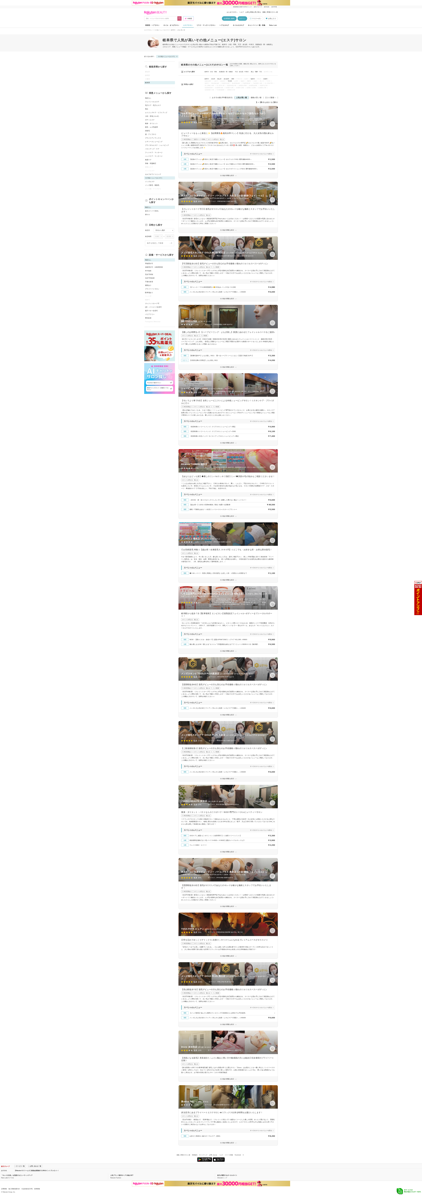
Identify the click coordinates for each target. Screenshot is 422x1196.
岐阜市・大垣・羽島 (211, 72)
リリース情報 (229, 1155)
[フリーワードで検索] (179, 18)
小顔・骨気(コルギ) (152, 116)
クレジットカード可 (152, 303)
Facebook (238, 1155)
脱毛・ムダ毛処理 (151, 127)
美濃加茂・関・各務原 (226, 72)
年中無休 (148, 271)
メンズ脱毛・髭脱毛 (152, 185)
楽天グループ (258, 7)
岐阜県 (173, 30)
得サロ (147, 214)
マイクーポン (256, 18)
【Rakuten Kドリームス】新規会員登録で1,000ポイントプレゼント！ (36, 1170)
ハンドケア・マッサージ (154, 156)
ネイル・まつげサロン (171, 25)
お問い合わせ (213, 1155)
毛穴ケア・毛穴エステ (153, 105)
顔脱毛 (147, 131)
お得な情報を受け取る (253, 12)
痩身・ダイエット (151, 123)
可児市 (230, 81)
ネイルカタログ (238, 25)
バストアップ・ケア (152, 149)
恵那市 (265, 79)
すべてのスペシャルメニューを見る (261, 153)
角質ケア (148, 160)
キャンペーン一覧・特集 (256, 25)
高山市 (219, 79)
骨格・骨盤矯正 (150, 163)
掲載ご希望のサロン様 (270, 12)
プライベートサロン (152, 289)
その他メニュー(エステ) (161, 30)
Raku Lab (273, 25)
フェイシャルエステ (152, 102)
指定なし (148, 98)
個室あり (148, 285)
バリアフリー (150, 314)
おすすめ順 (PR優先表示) (222, 97)
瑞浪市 (253, 79)
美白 (146, 109)
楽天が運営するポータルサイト (227, 1175)
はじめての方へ (232, 12)
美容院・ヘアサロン (152, 25)
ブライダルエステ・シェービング (157, 145)
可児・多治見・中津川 (242, 72)
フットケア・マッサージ (154, 152)
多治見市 (226, 79)
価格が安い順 (256, 97)
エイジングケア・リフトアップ (156, 112)
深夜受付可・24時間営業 (154, 267)
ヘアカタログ (224, 25)
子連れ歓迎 (149, 282)
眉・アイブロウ (150, 134)
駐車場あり (149, 292)
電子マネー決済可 (151, 311)
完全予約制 (149, 274)
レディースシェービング (154, 141)
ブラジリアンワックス (153, 138)
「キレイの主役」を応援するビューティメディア (17, 1175)
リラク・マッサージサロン (206, 25)
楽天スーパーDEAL (152, 211)
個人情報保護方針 (14, 1189)
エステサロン (188, 25)
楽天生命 (266, 7)
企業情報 (4, 1189)
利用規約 (194, 1155)
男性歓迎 (148, 318)
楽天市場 (274, 7)
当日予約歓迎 (150, 278)
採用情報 (37, 1189)
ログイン (242, 18)
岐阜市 (207, 79)
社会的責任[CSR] (27, 1189)
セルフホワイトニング (153, 174)
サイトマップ (203, 1155)
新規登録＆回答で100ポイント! (242, 7)
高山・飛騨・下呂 (256, 72)
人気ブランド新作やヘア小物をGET (121, 1175)
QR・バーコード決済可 (153, 307)
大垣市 (213, 79)
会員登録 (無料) (229, 18)
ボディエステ (150, 120)
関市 (233, 79)
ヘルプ (241, 12)
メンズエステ (150, 181)
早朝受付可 (149, 263)
